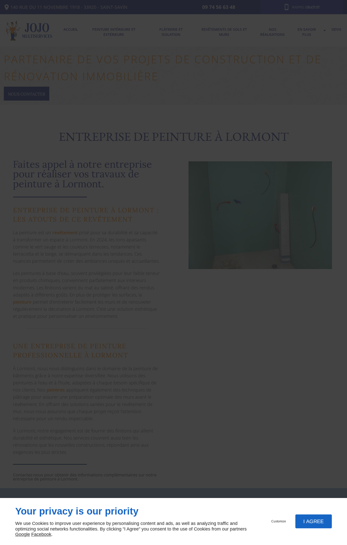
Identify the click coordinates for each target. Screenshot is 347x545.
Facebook (41, 534)
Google (22, 534)
